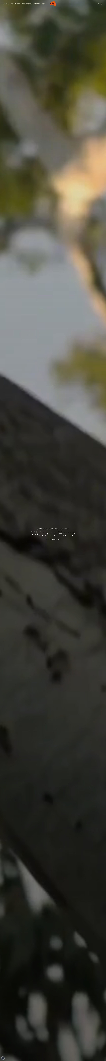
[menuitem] (42, 3)
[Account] (98, 3)
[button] (3, 1058)
